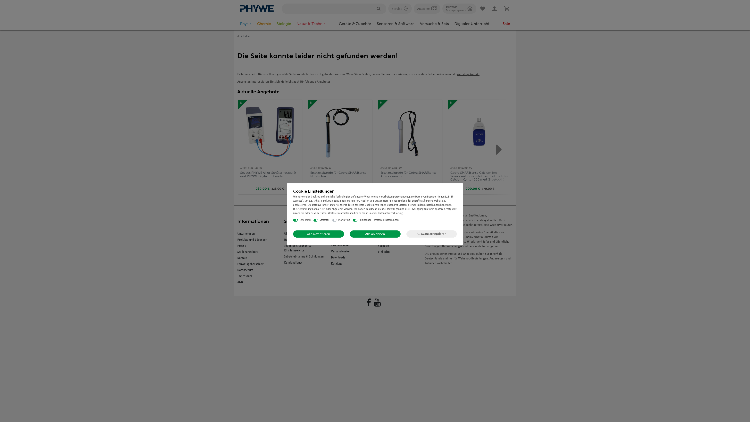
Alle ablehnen (375, 234)
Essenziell (305, 220)
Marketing (344, 220)
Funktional (365, 220)
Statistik (324, 220)
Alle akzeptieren (318, 234)
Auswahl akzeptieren (431, 234)
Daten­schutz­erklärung (390, 213)
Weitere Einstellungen (386, 220)
